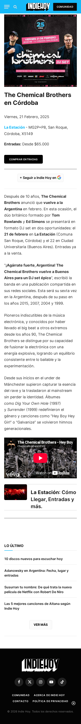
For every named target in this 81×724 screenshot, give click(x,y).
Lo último (13, 546)
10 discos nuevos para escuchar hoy (33, 559)
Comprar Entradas (23, 159)
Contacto (20, 701)
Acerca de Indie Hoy (49, 695)
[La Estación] (15, 492)
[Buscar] (15, 6)
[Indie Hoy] (38, 6)
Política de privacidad (50, 701)
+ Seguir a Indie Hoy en (38, 178)
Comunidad (65, 6)
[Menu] (7, 6)
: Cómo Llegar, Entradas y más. (53, 499)
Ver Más (41, 625)
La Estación (14, 127)
